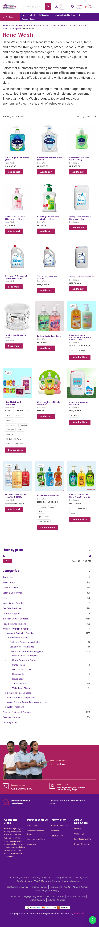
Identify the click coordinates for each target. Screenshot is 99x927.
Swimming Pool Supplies (19, 693)
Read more (78, 227)
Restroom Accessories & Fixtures (26, 642)
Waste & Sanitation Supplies (20, 633)
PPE (5, 598)
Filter (7, 561)
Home (24, 15)
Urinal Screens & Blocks (24, 660)
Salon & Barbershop (13, 592)
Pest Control (9, 582)
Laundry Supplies (11, 613)
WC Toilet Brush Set (22, 669)
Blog (80, 15)
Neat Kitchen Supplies (13, 603)
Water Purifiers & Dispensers (21, 697)
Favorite (79, 6)
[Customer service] (6, 786)
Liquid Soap (18, 679)
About (32, 15)
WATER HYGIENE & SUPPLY (17, 629)
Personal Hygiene (11, 717)
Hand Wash (18, 674)
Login (61, 5)
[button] (45, 15)
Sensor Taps (18, 665)
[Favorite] (72, 6)
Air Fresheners (19, 683)
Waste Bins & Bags (19, 637)
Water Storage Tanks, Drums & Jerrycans (27, 702)
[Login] (56, 6)
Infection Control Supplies (15, 618)
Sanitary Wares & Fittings (22, 646)
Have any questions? (58, 760)
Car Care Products (12, 608)
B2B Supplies (44, 15)
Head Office (62, 784)
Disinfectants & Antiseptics (25, 655)
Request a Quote (28, 19)
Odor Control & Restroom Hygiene (26, 651)
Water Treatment (15, 707)
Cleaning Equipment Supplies (17, 712)
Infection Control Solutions (65, 15)
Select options (79, 357)
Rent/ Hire (8, 577)
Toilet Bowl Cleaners (22, 688)
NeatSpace (79, 913)
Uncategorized (10, 722)
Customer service (17, 785)
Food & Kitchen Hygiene (14, 624)
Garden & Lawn (10, 587)
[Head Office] (52, 786)
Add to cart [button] (14, 172)
